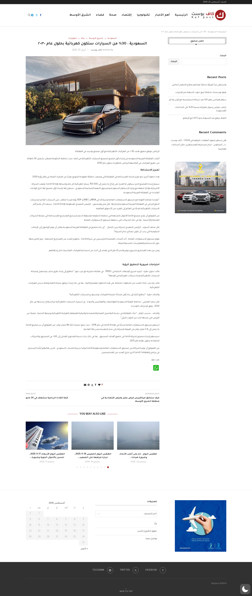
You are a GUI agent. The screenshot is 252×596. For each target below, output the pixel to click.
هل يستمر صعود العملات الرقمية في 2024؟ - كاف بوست (198, 140)
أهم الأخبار (162, 15)
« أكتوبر (84, 549)
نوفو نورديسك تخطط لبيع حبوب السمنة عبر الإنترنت (200, 92)
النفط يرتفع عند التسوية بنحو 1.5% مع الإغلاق (204, 118)
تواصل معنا (151, 539)
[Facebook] (40, 15)
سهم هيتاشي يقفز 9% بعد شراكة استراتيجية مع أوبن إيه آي (197, 100)
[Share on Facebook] (95, 385)
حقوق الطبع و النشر (147, 531)
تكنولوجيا (143, 15)
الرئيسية (181, 15)
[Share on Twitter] (92, 385)
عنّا (155, 524)
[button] (30, 444)
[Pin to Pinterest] (89, 385)
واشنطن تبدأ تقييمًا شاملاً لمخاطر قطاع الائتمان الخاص (199, 85)
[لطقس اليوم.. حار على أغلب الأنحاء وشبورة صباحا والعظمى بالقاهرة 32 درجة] (138, 436)
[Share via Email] (85, 385)
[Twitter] (36, 15)
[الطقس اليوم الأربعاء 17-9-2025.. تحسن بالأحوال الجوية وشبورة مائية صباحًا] (47, 436)
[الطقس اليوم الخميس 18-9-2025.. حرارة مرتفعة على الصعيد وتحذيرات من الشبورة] (92, 436)
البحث (223, 56)
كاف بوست (96, 50)
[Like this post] (99, 385)
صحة (112, 15)
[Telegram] (32, 15)
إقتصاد (127, 15)
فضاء (100, 15)
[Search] (29, 15)
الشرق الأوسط (80, 15)
